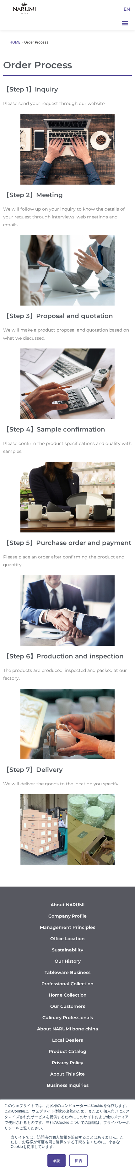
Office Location (67, 938)
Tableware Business (67, 972)
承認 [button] (56, 1160)
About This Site (67, 1074)
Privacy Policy (67, 1063)
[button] (125, 23)
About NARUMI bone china (67, 1029)
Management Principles (67, 927)
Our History (68, 961)
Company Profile (67, 916)
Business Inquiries (68, 1085)
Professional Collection (67, 984)
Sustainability (67, 950)
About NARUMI (67, 905)
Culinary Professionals (67, 1017)
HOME (14, 42)
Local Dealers (67, 1040)
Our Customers (67, 1006)
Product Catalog (67, 1051)
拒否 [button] (78, 1160)
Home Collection (68, 995)
